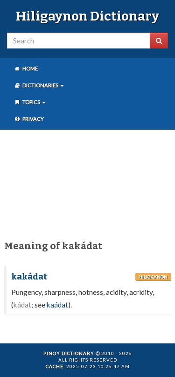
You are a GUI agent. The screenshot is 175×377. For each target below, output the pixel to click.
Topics (31, 102)
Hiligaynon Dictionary (87, 16)
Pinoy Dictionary (68, 353)
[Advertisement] (87, 183)
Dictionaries (40, 85)
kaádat (57, 304)
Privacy (32, 119)
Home (29, 68)
